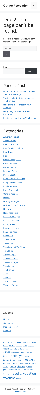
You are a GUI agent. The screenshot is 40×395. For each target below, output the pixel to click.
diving (27, 349)
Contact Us (8, 323)
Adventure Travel (11, 137)
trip (21, 374)
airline (33, 343)
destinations (14, 349)
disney (22, 349)
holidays (16, 356)
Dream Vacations (11, 175)
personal (12, 367)
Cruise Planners (10, 167)
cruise (25, 346)
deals (6, 348)
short (24, 370)
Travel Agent (9, 243)
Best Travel (8, 152)
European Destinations (13, 182)
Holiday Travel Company (14, 205)
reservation (13, 370)
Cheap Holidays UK (12, 160)
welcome (18, 378)
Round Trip (8, 236)
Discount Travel (10, 171)
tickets (6, 374)
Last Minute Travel (11, 220)
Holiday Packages (11, 201)
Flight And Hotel (10, 190)
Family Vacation (10, 186)
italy (4, 363)
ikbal (13, 360)
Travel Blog (8, 251)
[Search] (6, 54)
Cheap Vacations (10, 163)
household (7, 360)
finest (22, 352)
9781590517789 (7, 343)
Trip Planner (8, 270)
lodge (21, 363)
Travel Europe (9, 255)
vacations (9, 378)
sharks (20, 370)
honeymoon (27, 356)
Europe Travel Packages (14, 179)
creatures (19, 346)
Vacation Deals (10, 281)
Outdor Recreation (15, 5)
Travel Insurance (10, 258)
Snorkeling (30, 370)
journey (15, 363)
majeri (26, 363)
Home (6, 319)
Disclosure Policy (10, 327)
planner (21, 366)
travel (14, 373)
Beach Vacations (10, 144)
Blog (5, 156)
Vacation (7, 277)
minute (32, 363)
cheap (12, 345)
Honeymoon (8, 209)
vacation (29, 373)
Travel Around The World (14, 247)
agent (28, 343)
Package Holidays (11, 228)
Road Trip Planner (11, 232)
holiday (6, 356)
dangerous (31, 346)
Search (6, 67)
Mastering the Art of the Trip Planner (19, 118)
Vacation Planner (10, 285)
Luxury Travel (9, 224)
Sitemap (7, 331)
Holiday (6, 198)
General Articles (10, 194)
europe (6, 352)
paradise (5, 367)
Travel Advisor (9, 239)
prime (5, 370)
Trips (5, 274)
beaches (5, 346)
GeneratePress (20, 391)
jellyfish (9, 363)
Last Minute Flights (11, 217)
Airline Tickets (9, 141)
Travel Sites (8, 266)
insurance (29, 359)
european (15, 352)
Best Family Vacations (13, 148)
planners (29, 367)
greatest (29, 352)
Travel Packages (10, 262)
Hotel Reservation (11, 213)
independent (19, 360)
